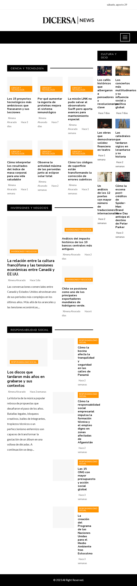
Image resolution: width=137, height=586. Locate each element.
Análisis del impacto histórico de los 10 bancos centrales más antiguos (77, 244)
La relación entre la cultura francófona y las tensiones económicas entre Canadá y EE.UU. (31, 267)
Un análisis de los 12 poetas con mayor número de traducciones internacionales (108, 199)
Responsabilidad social (24, 362)
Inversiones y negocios (24, 251)
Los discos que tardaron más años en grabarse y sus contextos (26, 379)
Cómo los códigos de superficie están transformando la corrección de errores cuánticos (80, 170)
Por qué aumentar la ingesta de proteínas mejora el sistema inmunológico (50, 105)
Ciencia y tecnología (17, 89)
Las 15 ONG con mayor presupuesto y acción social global (86, 479)
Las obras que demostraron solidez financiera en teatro (106, 141)
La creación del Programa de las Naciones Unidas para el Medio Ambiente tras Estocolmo (85, 534)
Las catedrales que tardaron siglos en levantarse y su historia (122, 145)
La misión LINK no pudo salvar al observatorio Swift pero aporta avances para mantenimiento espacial (80, 109)
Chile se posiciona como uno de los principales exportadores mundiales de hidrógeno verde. (74, 297)
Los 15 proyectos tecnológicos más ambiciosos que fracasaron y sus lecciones (19, 105)
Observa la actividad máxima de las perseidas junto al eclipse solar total (49, 169)
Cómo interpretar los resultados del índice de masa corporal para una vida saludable (19, 170)
